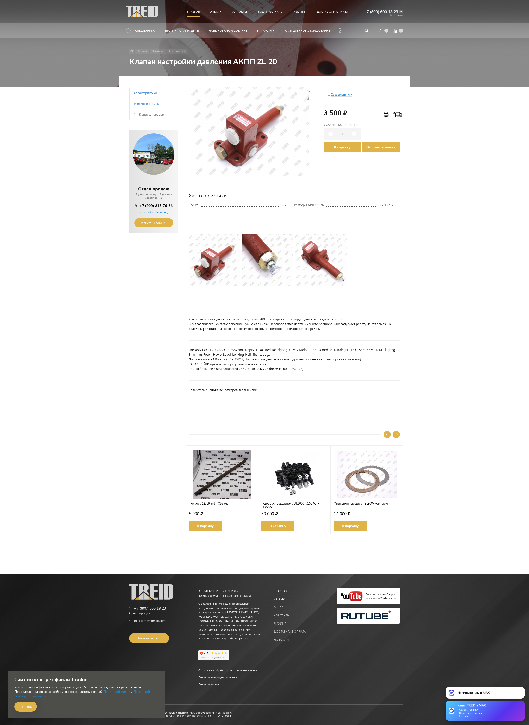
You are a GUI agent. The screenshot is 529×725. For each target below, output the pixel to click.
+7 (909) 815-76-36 (156, 205)
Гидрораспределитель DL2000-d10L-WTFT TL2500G (291, 505)
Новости (281, 639)
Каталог (280, 599)
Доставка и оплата (290, 631)
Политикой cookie (117, 691)
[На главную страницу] (142, 11)
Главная (281, 591)
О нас (279, 607)
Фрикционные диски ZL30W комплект (361, 503)
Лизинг (280, 623)
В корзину (342, 147)
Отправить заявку (380, 147)
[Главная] (131, 51)
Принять (25, 707)
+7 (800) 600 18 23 (381, 11)
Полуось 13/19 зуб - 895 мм (209, 503)
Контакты (282, 615)
